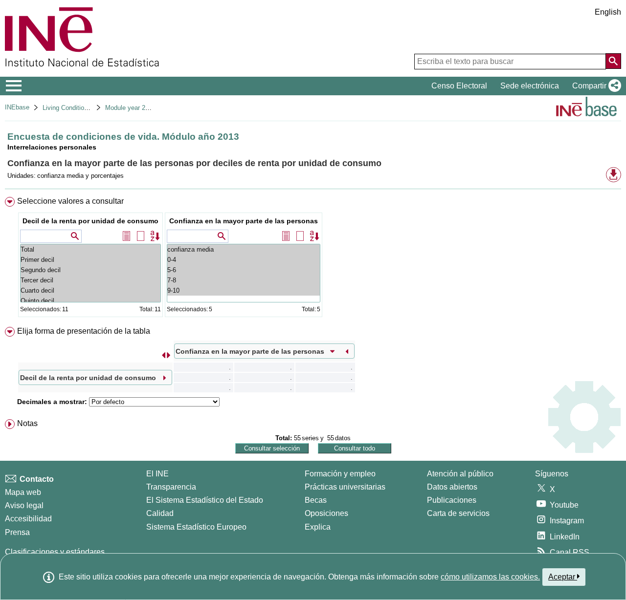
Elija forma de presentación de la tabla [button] (83, 331)
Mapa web (23, 492)
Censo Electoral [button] (459, 86)
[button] (594, 86)
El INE (157, 474)
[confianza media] (243, 249)
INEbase (17, 107)
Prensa (17, 532)
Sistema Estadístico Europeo (196, 527)
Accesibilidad (28, 518)
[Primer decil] (90, 260)
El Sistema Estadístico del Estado (204, 500)
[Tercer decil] (90, 280)
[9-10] (243, 290)
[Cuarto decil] (90, 290)
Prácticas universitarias (345, 487)
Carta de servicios (458, 513)
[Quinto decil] (90, 301)
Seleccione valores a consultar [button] (70, 201)
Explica (318, 527)
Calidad (160, 513)
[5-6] (243, 270)
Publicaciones (451, 500)
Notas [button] (27, 423)
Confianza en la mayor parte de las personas (243, 221)
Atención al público (460, 474)
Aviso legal (24, 505)
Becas (316, 500)
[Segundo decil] (90, 270)
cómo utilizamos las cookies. (490, 577)
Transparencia (171, 487)
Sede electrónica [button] (529, 86)
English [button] (608, 12)
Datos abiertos (452, 487)
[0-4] (243, 260)
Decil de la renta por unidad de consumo (90, 221)
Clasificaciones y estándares (55, 552)
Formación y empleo (340, 474)
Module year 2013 (130, 107)
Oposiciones (326, 513)
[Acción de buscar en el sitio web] (613, 61)
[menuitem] (313, 259)
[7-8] (243, 280)
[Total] (90, 249)
